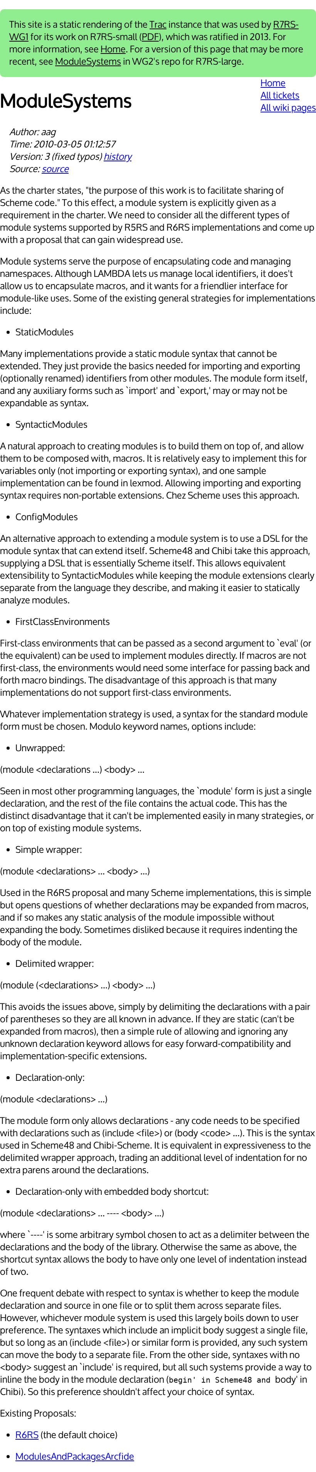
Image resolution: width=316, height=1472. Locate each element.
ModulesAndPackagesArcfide (74, 1456)
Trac (158, 24)
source (55, 169)
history (117, 157)
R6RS (27, 1435)
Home (113, 49)
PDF (150, 37)
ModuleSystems (88, 61)
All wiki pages (288, 108)
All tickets (280, 95)
